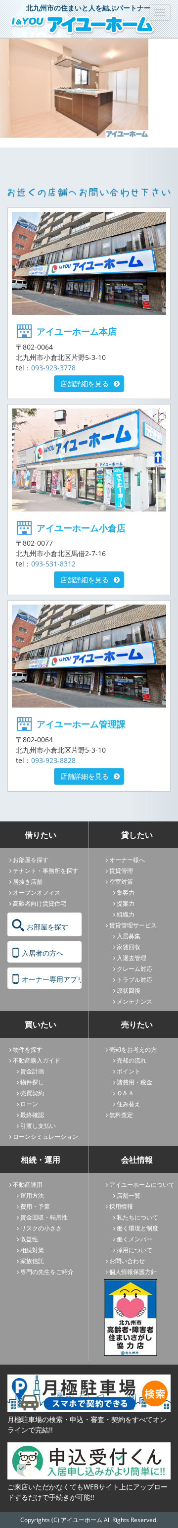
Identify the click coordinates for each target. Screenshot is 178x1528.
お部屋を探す (30, 860)
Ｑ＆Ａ (125, 1093)
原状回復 (128, 990)
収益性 (29, 1239)
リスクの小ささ (41, 1228)
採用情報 (121, 1206)
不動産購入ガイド (36, 1060)
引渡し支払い (38, 1125)
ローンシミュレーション (45, 1136)
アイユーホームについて (142, 1184)
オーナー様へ (127, 860)
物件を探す (28, 1049)
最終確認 (32, 1115)
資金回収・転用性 (44, 1217)
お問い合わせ (127, 1261)
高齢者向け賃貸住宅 (39, 903)
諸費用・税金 (134, 1082)
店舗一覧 (128, 1195)
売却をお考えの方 (133, 1049)
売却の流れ (131, 1060)
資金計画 (32, 1071)
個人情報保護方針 (133, 1272)
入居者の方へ (42, 953)
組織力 (125, 914)
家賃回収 (128, 947)
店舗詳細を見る (84, 383)
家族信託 (32, 1261)
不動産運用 (28, 1184)
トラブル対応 (134, 979)
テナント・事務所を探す (45, 870)
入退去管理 (131, 958)
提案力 (125, 903)
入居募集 (128, 936)
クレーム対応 (134, 969)
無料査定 (121, 1115)
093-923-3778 (53, 367)
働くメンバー (134, 1239)
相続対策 (32, 1250)
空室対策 (121, 881)
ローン (29, 1104)
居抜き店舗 (28, 881)
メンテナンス (134, 1001)
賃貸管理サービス (133, 925)
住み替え (128, 1104)
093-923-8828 (53, 760)
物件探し (32, 1082)
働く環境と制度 (137, 1228)
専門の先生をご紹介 (47, 1272)
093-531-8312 (53, 563)
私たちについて (137, 1217)
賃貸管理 (121, 870)
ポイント (128, 1071)
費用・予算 (35, 1206)
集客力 (125, 892)
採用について (134, 1250)
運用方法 (32, 1195)
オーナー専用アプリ (52, 979)
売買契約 (32, 1093)
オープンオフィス (36, 892)
